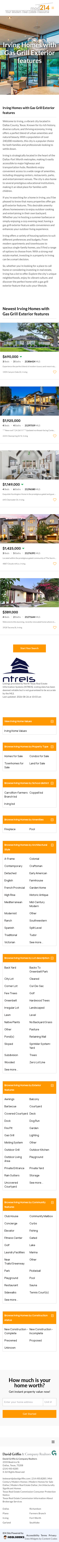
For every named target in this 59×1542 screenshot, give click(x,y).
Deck (33, 1113)
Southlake (34, 1522)
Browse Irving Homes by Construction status (26, 1318)
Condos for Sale (39, 756)
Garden (34, 1128)
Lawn (7, 1015)
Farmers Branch (38, 1513)
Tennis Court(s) (39, 1292)
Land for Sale (37, 763)
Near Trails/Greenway (14, 1261)
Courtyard (36, 1106)
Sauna (33, 1285)
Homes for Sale (13, 756)
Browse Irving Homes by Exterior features (22, 1087)
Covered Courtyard (16, 1113)
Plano (6, 1513)
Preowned (10, 1340)
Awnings (9, 1099)
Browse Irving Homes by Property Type (26, 746)
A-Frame (9, 859)
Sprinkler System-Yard (40, 1046)
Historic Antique (39, 895)
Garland (7, 1522)
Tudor (33, 935)
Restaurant (11, 1285)
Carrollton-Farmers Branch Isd (16, 794)
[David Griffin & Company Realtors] (29, 1453)
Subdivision (11, 1055)
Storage (34, 1175)
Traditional (10, 935)
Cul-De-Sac (37, 986)
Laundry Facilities (14, 1252)
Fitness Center (13, 1238)
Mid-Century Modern (37, 904)
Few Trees (10, 993)
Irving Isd (9, 804)
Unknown (10, 1347)
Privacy (52, 1535)
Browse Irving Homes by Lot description (26, 958)
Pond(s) (9, 1036)
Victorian (9, 942)
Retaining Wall (38, 1036)
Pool (32, 829)
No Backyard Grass (41, 1022)
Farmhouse (36, 880)
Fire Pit (8, 1128)
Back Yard (10, 967)
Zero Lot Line (37, 1062)
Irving (6, 1518)
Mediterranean (13, 902)
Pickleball (35, 1271)
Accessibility (32, 1535)
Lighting (34, 1135)
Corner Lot (11, 986)
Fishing (34, 1230)
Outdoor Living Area (13, 1159)
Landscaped (37, 1007)
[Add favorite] (55, 372)
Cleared (34, 979)
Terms (44, 1535)
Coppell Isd (36, 792)
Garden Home (38, 887)
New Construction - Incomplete (41, 1331)
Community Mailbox (41, 1216)
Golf (32, 993)
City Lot (9, 979)
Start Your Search (29, 648)
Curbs (33, 1223)
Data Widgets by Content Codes (41, 1538)
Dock (7, 1121)
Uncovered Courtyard (11, 1184)
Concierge (10, 1223)
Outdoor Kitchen (39, 1150)
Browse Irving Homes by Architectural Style (25, 847)
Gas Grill (9, 1135)
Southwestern (38, 920)
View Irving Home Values (18, 721)
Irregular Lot (11, 1007)
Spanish (9, 928)
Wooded (9, 1062)
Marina (34, 1252)
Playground (36, 1157)
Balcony (34, 1099)
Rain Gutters (12, 1175)
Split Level (36, 928)
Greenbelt (10, 1000)
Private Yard (37, 1168)
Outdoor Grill (12, 1150)
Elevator (9, 1230)
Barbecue (10, 1106)
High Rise (9, 895)
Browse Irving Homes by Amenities (24, 819)
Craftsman (36, 866)
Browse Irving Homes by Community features (25, 1205)
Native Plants (12, 1022)
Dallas (6, 1508)
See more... (36, 942)
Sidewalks (10, 1292)
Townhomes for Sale (14, 765)
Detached (10, 873)
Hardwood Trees (40, 1000)
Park (7, 1271)
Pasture (34, 1029)
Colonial (34, 859)
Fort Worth (35, 1518)
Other (33, 913)
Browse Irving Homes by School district (26, 783)
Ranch (8, 920)
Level (33, 1015)
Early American (38, 873)
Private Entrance (14, 1168)
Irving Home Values (15, 731)
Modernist (10, 913)
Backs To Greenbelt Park (39, 969)
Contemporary (13, 866)
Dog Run (35, 1121)
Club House (11, 1216)
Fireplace (10, 829)
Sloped (8, 1044)
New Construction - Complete (16, 1331)
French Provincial (14, 887)
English (8, 880)
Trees (33, 1055)
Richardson (35, 1508)
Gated (33, 1238)
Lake (32, 1245)
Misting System (13, 1142)
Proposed (36, 1340)
